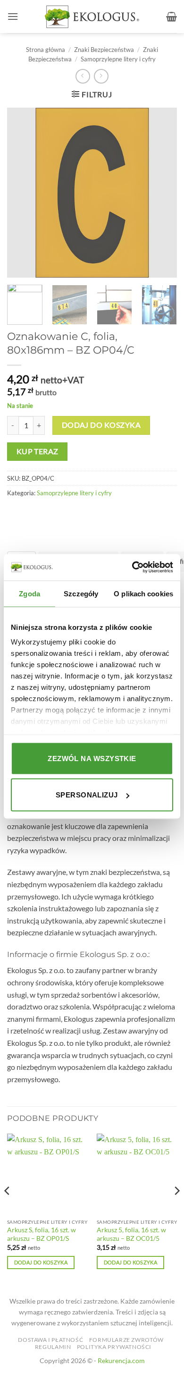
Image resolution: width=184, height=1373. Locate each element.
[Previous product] (101, 76)
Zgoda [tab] (29, 593)
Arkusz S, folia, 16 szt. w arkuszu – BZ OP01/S (41, 1234)
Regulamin (53, 1346)
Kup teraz (38, 451)
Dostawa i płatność (50, 1339)
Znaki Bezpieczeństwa (104, 49)
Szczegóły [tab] (81, 593)
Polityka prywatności (114, 1346)
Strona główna (45, 49)
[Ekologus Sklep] (92, 16)
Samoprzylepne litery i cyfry (118, 59)
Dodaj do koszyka (101, 425)
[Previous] (7, 1210)
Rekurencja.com (121, 1360)
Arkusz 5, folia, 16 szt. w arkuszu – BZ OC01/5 (131, 1234)
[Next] (176, 1210)
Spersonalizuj (87, 795)
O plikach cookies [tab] (143, 593)
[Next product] (82, 76)
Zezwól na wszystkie (92, 758)
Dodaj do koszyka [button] (40, 1262)
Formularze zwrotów (126, 1339)
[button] (12, 16)
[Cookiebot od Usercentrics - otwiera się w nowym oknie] (132, 567)
